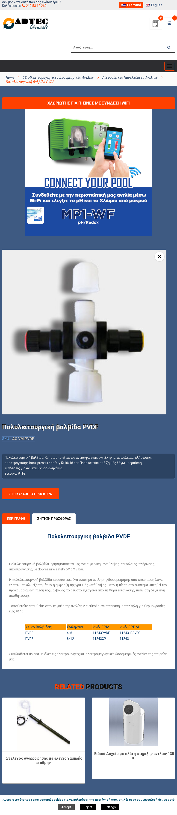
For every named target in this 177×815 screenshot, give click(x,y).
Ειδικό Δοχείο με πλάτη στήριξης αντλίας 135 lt (134, 756)
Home (10, 77)
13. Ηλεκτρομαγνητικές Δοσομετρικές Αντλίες (58, 77)
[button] (159, 256)
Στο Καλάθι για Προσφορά (30, 494)
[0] (156, 25)
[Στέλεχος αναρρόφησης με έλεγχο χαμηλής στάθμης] (43, 724)
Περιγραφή (16, 519)
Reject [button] (88, 807)
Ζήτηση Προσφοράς (54, 519)
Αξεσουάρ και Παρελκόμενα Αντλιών (129, 77)
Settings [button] (110, 807)
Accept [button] (66, 807)
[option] (84, 332)
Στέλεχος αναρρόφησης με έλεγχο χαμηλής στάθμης (44, 760)
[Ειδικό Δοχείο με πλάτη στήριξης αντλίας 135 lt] (133, 722)
